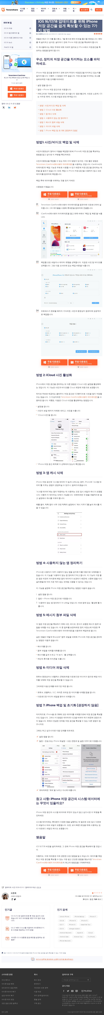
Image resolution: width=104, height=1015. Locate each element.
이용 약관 (37, 992)
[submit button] (88, 980)
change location (74, 929)
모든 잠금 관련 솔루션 (10, 1003)
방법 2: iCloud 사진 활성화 (51, 110)
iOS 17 (62, 924)
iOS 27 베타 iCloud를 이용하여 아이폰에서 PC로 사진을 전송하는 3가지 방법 (27, 929)
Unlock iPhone (64, 916)
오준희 (40, 34)
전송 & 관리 (54, 10)
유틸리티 (65, 10)
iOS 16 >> (11, 953)
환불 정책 (37, 999)
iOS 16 (68, 34)
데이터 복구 (43, 10)
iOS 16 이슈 (8, 28)
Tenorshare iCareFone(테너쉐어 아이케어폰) (54, 164)
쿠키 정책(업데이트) (41, 995)
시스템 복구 (22, 10)
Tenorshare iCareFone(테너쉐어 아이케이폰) (79, 397)
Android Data (64, 937)
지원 (73, 10)
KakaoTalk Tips (85, 924)
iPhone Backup (79, 916)
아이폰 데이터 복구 (9, 992)
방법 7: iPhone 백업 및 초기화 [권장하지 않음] (58, 130)
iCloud (90, 933)
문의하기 (37, 984)
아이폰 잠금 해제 (8, 984)
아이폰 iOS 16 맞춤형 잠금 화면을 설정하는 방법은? (28, 938)
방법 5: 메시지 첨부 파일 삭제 (52, 122)
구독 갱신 (37, 1003)
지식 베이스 (6, 980)
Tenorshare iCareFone (17, 75)
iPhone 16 (72, 920)
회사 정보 (37, 980)
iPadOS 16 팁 (8, 47)
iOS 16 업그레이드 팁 (11, 33)
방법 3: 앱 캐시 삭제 (48, 114)
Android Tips (78, 937)
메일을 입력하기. (76, 980)
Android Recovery (66, 933)
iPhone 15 (84, 920)
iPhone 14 (72, 924)
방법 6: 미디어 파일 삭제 (50, 126)
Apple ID (80, 933)
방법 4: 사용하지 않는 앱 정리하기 (54, 118)
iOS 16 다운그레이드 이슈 (13, 38)
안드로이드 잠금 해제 (9, 988)
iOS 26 (62, 920)
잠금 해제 (33, 10)
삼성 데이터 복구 (8, 995)
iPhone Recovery (65, 941)
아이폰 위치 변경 (8, 999)
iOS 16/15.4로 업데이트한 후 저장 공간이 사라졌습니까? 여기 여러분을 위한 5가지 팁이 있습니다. (28, 918)
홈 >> (6, 953)
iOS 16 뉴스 (8, 42)
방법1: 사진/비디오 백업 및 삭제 (53, 105)
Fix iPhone (91, 937)
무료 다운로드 (19, 89)
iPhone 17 (93, 916)
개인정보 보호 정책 (41, 988)
